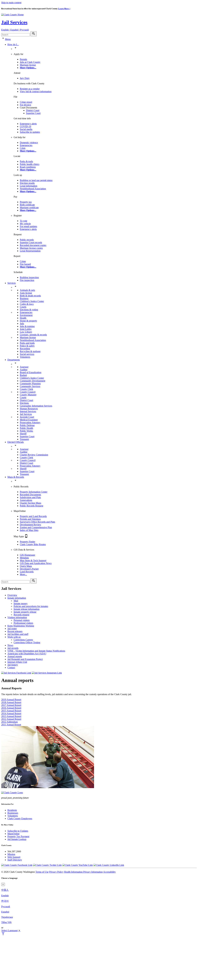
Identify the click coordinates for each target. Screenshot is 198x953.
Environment (26, 315)
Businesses (12, 813)
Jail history (12, 664)
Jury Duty (25, 78)
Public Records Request (31, 505)
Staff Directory (14, 859)
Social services (27, 354)
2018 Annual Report (11, 702)
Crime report (26, 102)
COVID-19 (25, 126)
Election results (27, 183)
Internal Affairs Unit (17, 662)
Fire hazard (25, 264)
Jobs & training (27, 326)
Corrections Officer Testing (27, 642)
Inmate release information (26, 609)
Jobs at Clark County (30, 62)
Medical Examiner (29, 419)
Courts (23, 306)
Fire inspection (27, 280)
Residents (12, 810)
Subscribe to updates (30, 132)
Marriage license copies (31, 248)
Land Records (27, 571)
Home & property (28, 320)
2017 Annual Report (11, 705)
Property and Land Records (33, 516)
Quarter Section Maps (30, 503)
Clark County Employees (19, 818)
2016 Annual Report (11, 708)
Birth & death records (30, 295)
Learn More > (64, 8)
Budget (23, 375)
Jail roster (12, 628)
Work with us (14, 637)
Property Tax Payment (18, 836)
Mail (16, 600)
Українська (7, 917)
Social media (26, 129)
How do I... (13, 44)
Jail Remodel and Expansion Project (25, 659)
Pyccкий (5, 906)
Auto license (26, 293)
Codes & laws (27, 304)
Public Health (26, 428)
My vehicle (25, 223)
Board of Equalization (30, 372)
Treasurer (24, 439)
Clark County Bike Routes (33, 544)
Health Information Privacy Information (83, 872)
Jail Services (14, 22)
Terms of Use (42, 872)
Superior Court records (31, 242)
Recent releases (14, 631)
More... (23, 574)
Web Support (13, 857)
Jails (22, 323)
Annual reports (14, 656)
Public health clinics (29, 164)
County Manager (28, 394)
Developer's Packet (29, 569)
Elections (24, 403)
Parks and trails (27, 343)
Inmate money (21, 603)
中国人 (5, 890)
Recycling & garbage (30, 351)
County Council (27, 392)
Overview (12, 595)
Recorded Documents (30, 494)
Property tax (26, 202)
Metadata (24, 557)
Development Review (30, 524)
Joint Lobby (26, 329)
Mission (11, 854)
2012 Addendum (9, 722)
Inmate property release (25, 612)
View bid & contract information (36, 91)
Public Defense (27, 425)
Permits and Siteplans (30, 519)
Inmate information (16, 598)
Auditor (23, 369)
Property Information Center (33, 491)
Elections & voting (29, 309)
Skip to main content (11, 2)
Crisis (22, 148)
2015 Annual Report (11, 710)
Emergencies (26, 145)
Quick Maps (26, 566)
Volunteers (25, 357)
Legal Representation (30, 251)
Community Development (32, 380)
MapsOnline (13, 833)
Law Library (26, 332)
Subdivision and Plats (30, 497)
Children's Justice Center (32, 301)
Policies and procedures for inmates (31, 606)
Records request (21, 614)
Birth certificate (27, 204)
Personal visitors (22, 620)
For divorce (25, 104)
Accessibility (109, 872)
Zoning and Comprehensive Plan (36, 527)
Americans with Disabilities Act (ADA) (26, 653)
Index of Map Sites (29, 530)
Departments (13, 359)
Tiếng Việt (6, 922)
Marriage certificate (29, 207)
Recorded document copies (33, 245)
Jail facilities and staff (17, 634)
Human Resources (29, 408)
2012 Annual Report (11, 719)
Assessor (24, 367)
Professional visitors (23, 623)
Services (11, 283)
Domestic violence (29, 142)
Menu (8, 39)
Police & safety (27, 345)
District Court (32, 110)
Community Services (30, 386)
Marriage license (28, 65)
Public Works (26, 431)
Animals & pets (27, 290)
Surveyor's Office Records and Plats (37, 522)
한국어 (5, 901)
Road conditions (28, 167)
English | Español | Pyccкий (15, 29)
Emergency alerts (28, 123)
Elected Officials (15, 442)
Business (24, 298)
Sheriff (23, 433)
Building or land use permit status (36, 180)
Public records (27, 239)
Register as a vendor (30, 88)
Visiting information (17, 617)
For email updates (28, 226)
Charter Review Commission (34, 454)
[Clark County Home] (12, 14)
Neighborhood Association (33, 188)
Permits (23, 59)
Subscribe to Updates (17, 831)
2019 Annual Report (11, 699)
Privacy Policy (56, 872)
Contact (11, 667)
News (10, 645)
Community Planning (30, 383)
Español (5, 911)
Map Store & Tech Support (33, 560)
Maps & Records (15, 477)
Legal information (28, 186)
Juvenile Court (27, 417)
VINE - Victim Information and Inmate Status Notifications (36, 651)
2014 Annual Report (11, 713)
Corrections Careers (23, 639)
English (5, 895)
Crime (23, 261)
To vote (23, 220)
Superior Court (33, 113)
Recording (25, 348)
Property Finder (27, 541)
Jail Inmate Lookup (16, 839)
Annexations (26, 500)
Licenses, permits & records (33, 334)
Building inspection (29, 277)
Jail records (12, 648)
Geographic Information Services (36, 405)
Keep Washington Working (20, 625)
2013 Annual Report (11, 716)
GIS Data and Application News (36, 563)
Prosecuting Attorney (30, 422)
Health (23, 318)
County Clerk (26, 389)
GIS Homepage (27, 555)
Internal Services (28, 411)
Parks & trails (26, 161)
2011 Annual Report (11, 724)
